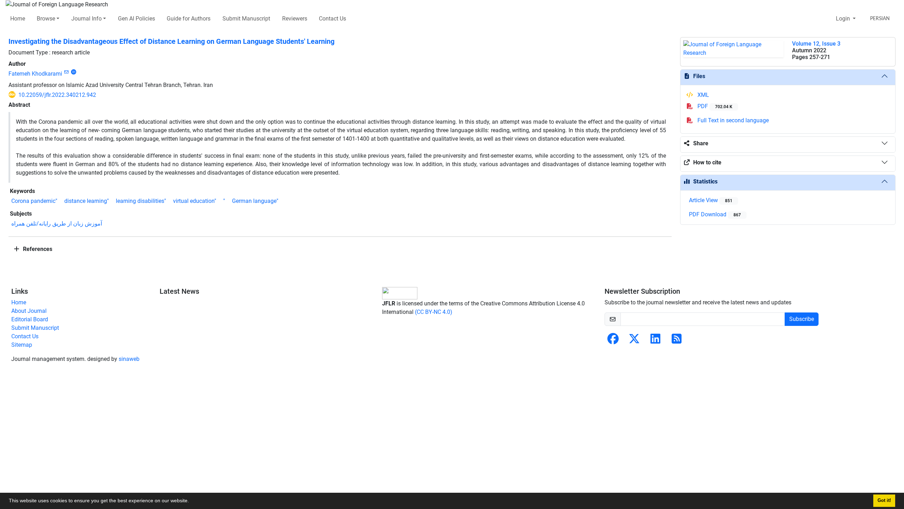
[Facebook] (613, 341)
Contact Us (332, 18)
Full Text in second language (732, 120)
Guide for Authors (188, 18)
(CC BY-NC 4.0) (433, 312)
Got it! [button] (884, 500)
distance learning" (86, 201)
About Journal (29, 311)
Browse (46, 18)
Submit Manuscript (246, 18)
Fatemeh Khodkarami (35, 73)
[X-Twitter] (634, 341)
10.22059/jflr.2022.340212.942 (57, 95)
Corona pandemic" (34, 201)
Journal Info (86, 18)
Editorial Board (29, 319)
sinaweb (129, 359)
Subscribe (801, 319)
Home (17, 18)
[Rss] (676, 341)
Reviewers (294, 18)
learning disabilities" (141, 201)
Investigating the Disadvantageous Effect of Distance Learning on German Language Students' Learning (171, 41)
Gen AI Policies (136, 18)
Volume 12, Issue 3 (816, 43)
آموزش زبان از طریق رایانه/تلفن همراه (56, 223)
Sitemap (21, 344)
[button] (191, 502)
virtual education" (194, 201)
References (37, 249)
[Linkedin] (655, 341)
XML (702, 95)
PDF (714, 106)
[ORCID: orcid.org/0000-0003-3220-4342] (73, 72)
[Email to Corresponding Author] (66, 72)
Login (843, 18)
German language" (255, 201)
